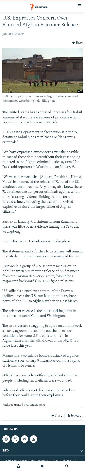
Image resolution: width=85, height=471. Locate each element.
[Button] (77, 42)
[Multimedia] (43, 466)
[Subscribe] (24, 439)
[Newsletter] (18, 466)
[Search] (67, 466)
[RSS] (33, 439)
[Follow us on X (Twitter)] (15, 439)
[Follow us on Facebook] (6, 439)
